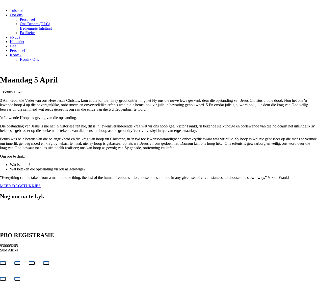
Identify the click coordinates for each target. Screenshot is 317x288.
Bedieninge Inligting (36, 28)
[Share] (32, 263)
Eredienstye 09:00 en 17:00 (21, 211)
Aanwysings (64, 207)
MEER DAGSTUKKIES (20, 186)
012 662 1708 (11, 207)
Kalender (17, 42)
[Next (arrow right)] (17, 279)
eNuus (15, 37)
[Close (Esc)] (46, 263)
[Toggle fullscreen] (17, 263)
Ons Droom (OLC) (35, 24)
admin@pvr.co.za (38, 207)
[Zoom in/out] (3, 263)
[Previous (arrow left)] (3, 279)
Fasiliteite (27, 33)
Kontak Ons (29, 59)
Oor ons (16, 15)
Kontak (16, 55)
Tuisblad (16, 10)
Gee (13, 46)
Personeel (27, 19)
